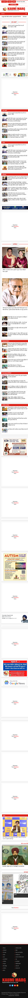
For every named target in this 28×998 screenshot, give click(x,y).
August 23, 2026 (21, 1)
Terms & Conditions (14, 994)
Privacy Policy (5, 994)
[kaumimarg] (15, 682)
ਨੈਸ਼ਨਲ (4, 948)
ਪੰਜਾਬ (4, 954)
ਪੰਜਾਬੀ (9, 1)
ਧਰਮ (4, 957)
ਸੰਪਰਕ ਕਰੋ (18, 968)
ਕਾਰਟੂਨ (4, 963)
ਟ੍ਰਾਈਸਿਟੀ (5, 959)
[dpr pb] (15, 447)
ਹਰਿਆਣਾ (4, 950)
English (4, 1)
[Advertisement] (14, 93)
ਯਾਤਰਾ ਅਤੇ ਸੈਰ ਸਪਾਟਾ (20, 957)
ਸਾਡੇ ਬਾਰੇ (17, 965)
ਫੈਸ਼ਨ (16, 950)
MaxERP (17, 995)
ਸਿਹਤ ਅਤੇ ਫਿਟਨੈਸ (19, 952)
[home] (15, 668)
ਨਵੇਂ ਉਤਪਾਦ (18, 954)
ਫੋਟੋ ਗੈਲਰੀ (17, 961)
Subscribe (13, 4)
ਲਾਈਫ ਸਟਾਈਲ (18, 948)
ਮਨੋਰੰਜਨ (4, 961)
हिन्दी (14, 1)
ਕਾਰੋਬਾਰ (4, 968)
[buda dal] (15, 75)
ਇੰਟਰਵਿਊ (5, 965)
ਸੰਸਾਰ (4, 970)
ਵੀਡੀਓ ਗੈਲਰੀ (18, 963)
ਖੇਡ (16, 959)
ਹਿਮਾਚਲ (4, 952)
